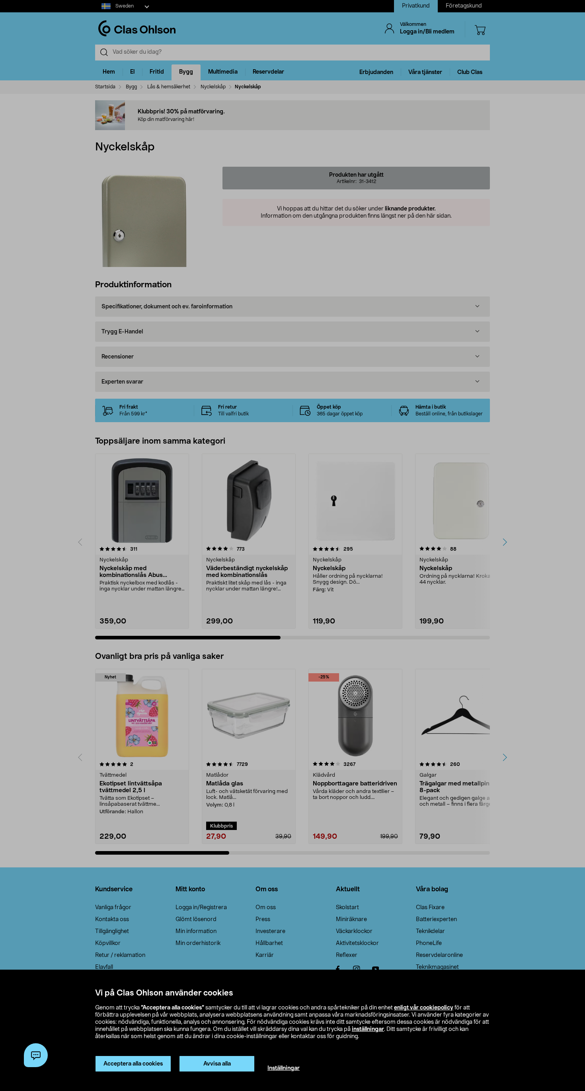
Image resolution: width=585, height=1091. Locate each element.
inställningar (368, 1029)
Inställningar (283, 1068)
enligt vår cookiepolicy (423, 1008)
